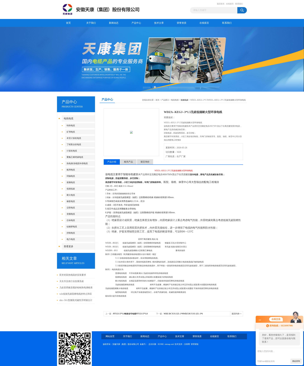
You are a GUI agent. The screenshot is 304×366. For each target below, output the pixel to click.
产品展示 (165, 100)
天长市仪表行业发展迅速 (71, 281)
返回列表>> (236, 314)
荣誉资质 (181, 23)
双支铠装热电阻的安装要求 (72, 275)
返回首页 (221, 4)
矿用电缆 (71, 132)
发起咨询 (296, 361)
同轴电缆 (71, 176)
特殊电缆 (71, 125)
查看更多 (68, 246)
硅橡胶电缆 (72, 226)
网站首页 (110, 336)
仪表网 (187, 344)
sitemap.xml (169, 344)
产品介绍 (111, 162)
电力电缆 (71, 239)
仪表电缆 (71, 220)
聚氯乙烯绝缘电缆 (75, 157)
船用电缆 (71, 170)
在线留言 (230, 4)
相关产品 (128, 162)
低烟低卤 (71, 189)
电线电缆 (68, 118)
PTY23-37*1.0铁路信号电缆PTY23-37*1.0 (130, 314)
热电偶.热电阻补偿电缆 (77, 163)
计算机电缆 (72, 151)
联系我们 (239, 4)
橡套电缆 (71, 201)
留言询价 (145, 162)
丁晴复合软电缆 (74, 144)
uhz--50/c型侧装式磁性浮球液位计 (75, 300)
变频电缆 (71, 214)
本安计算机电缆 (74, 138)
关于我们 (91, 23)
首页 (68, 23)
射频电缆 (71, 182)
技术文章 (159, 23)
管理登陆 (194, 344)
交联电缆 (71, 207)
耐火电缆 (71, 195)
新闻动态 (113, 23)
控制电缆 (71, 233)
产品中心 (136, 23)
